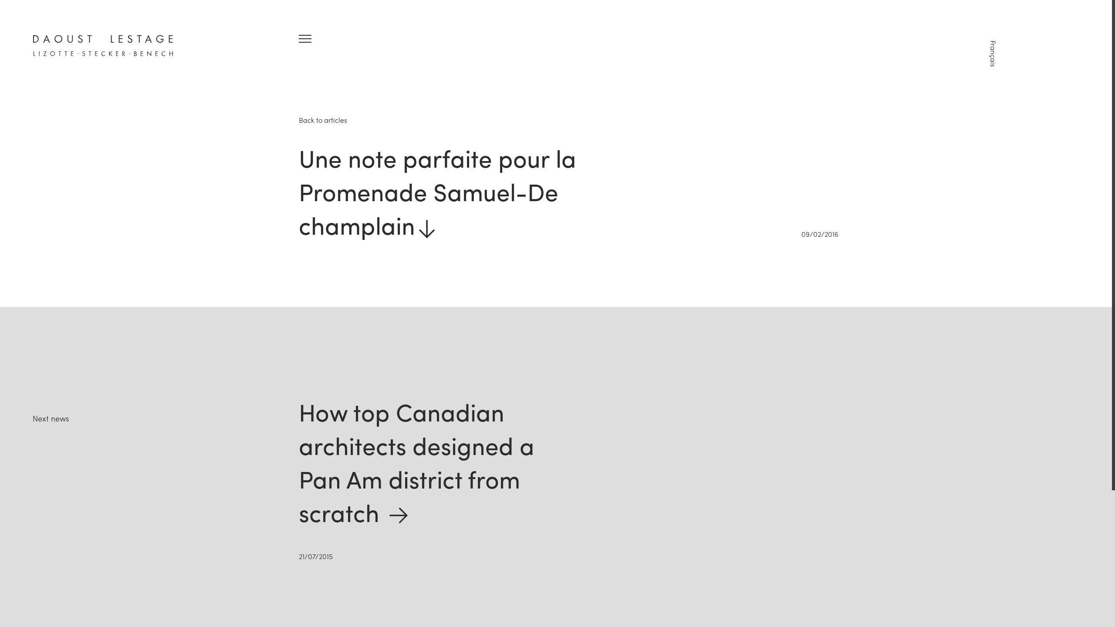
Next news (51, 418)
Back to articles (323, 120)
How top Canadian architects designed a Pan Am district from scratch (416, 461)
